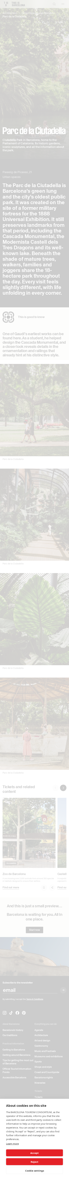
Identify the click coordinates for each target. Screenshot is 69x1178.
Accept (34, 1153)
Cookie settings (34, 1170)
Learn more (12, 1143)
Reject (34, 1161)
